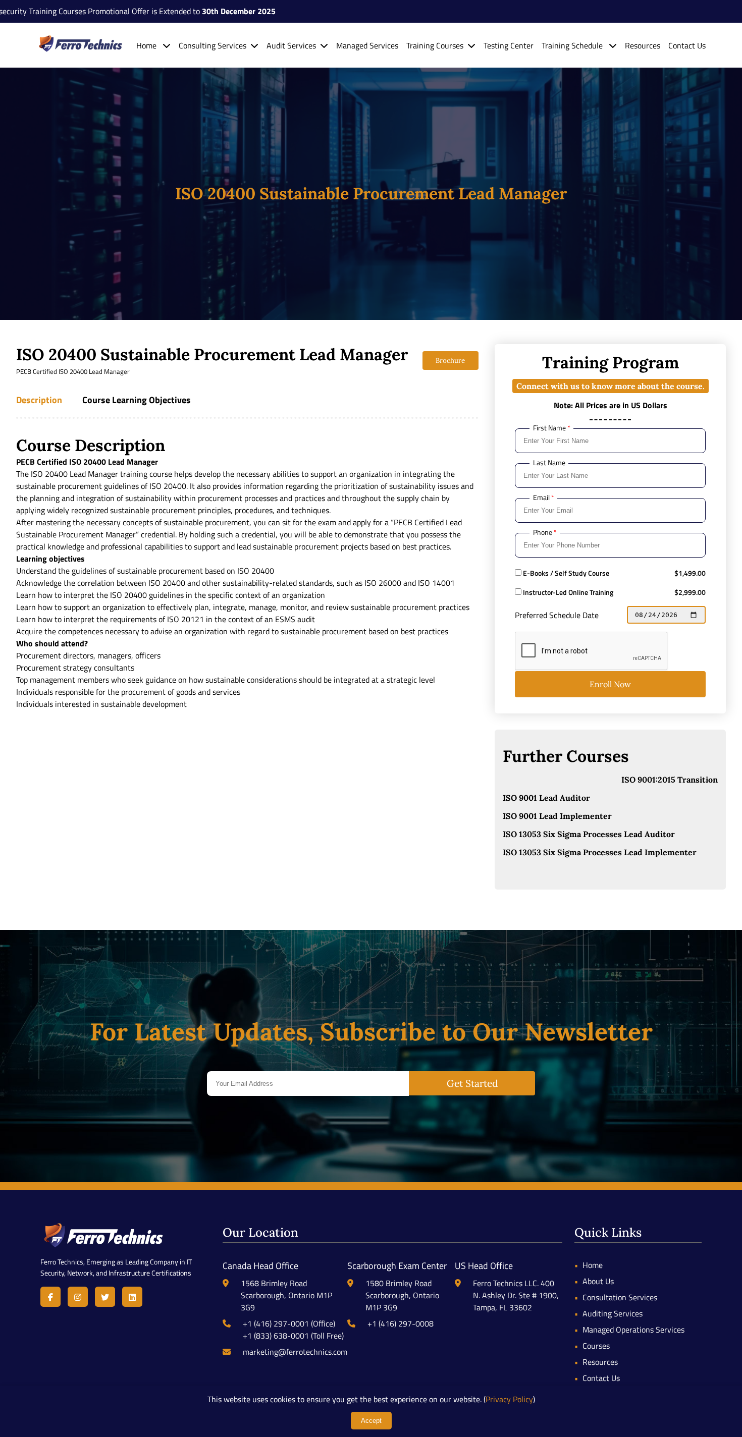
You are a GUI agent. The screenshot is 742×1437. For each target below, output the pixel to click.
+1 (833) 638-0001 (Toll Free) (293, 1336)
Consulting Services (212, 45)
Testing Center (509, 45)
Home (147, 45)
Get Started (472, 1083)
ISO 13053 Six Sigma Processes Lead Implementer (600, 852)
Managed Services (367, 45)
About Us (598, 1281)
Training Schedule (573, 45)
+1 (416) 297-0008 (400, 1323)
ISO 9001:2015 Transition (669, 780)
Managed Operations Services (633, 1329)
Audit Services (291, 45)
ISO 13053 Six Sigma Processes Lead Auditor (589, 834)
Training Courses (434, 45)
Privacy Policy (509, 1399)
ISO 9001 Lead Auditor (546, 798)
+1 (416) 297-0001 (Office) (289, 1323)
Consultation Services (619, 1297)
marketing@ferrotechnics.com (295, 1352)
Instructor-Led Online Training (567, 592)
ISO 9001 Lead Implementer (557, 816)
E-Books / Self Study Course (565, 573)
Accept (371, 1420)
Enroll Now (610, 684)
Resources (642, 45)
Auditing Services (612, 1313)
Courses (596, 1346)
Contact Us (687, 45)
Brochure (450, 360)
